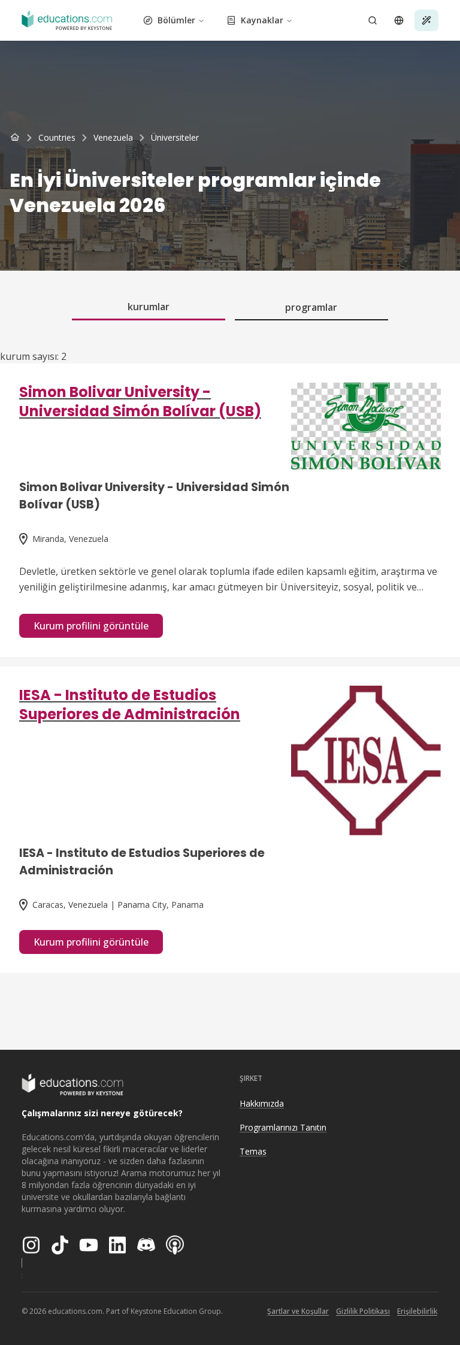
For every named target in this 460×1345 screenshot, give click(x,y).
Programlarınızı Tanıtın (283, 1127)
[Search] (372, 20)
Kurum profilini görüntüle (91, 625)
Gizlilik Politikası (363, 1311)
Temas (253, 1151)
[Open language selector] (399, 20)
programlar (311, 307)
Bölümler (176, 20)
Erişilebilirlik (417, 1311)
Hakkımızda (262, 1103)
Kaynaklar (262, 20)
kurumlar (149, 306)
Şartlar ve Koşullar (298, 1311)
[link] (175, 138)
